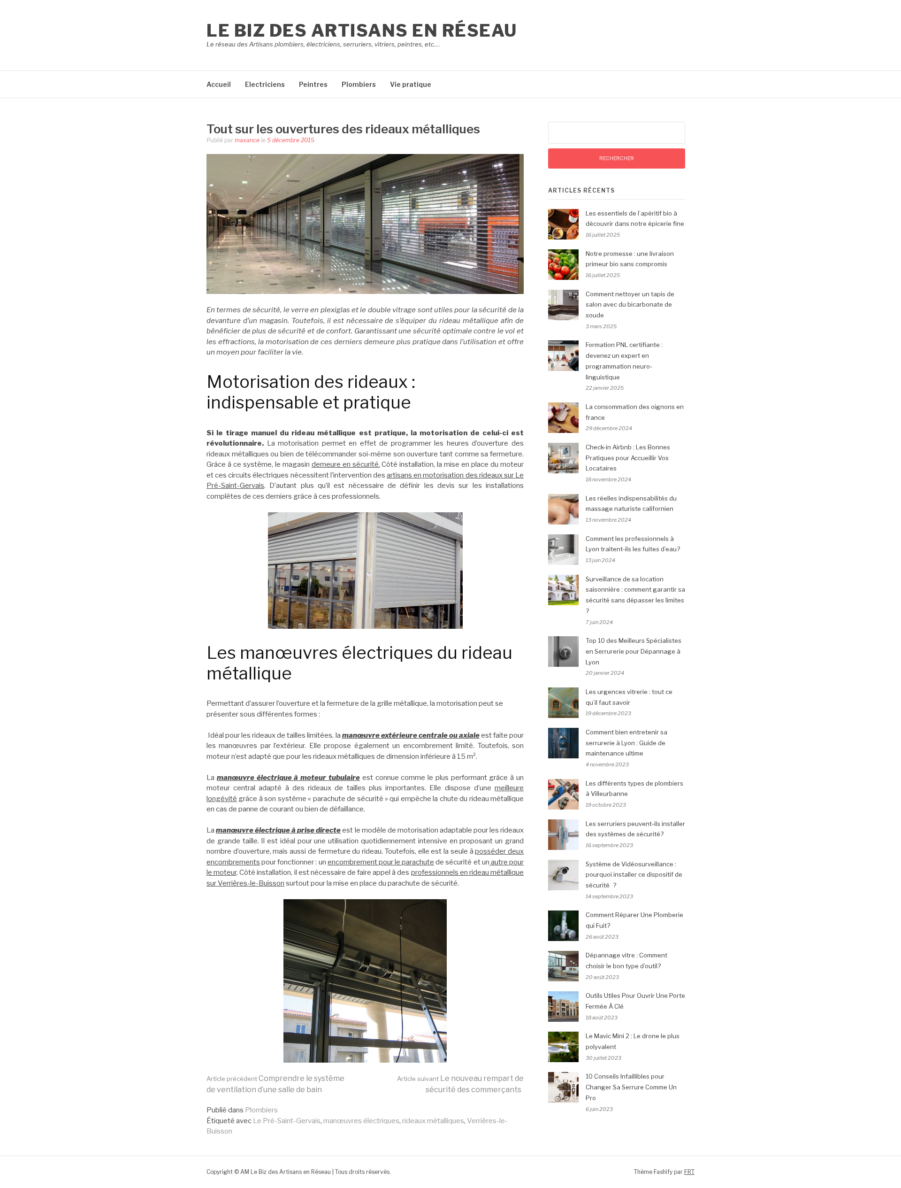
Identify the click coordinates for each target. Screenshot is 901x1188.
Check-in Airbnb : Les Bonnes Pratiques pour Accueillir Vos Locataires (628, 457)
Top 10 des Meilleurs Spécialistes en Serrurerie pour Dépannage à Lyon (633, 651)
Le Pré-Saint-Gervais (287, 1121)
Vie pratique (410, 84)
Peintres (313, 84)
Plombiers (359, 84)
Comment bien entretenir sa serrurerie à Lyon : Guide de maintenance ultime (626, 742)
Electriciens (265, 84)
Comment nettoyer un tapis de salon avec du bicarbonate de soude (630, 304)
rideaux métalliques (433, 1121)
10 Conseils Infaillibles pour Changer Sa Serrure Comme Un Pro (631, 1087)
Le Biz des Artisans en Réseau (361, 30)
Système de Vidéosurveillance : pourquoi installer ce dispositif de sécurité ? (634, 874)
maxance (247, 140)
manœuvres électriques (361, 1121)
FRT (689, 1171)
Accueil (218, 84)
